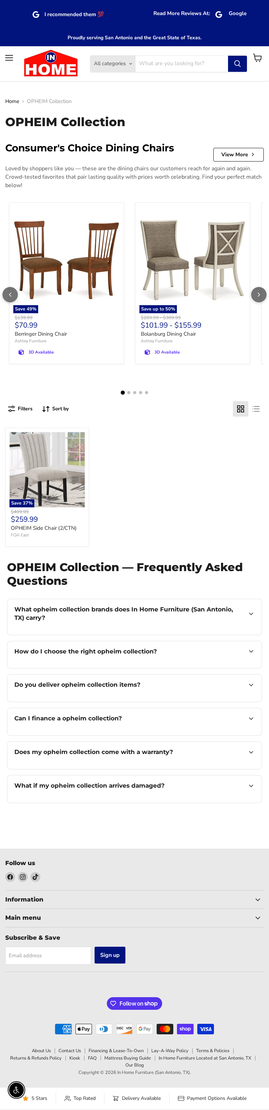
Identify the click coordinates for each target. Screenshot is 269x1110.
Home (12, 101)
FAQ (92, 1058)
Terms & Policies (212, 1051)
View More (234, 154)
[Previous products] (10, 294)
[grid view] (240, 409)
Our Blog (134, 1065)
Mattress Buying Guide (127, 1058)
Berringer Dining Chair (41, 333)
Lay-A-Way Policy (169, 1051)
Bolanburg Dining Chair (168, 333)
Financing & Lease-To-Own (116, 1051)
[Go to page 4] (140, 392)
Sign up (110, 955)
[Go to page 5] (146, 392)
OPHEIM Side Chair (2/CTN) (44, 528)
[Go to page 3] (134, 392)
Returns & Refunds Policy (36, 1058)
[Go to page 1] (122, 393)
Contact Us (69, 1051)
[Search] (237, 64)
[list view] (256, 409)
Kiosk (74, 1058)
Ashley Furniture (30, 341)
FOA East (20, 535)
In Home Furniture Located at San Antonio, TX (205, 1058)
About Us (41, 1051)
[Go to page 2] (128, 392)
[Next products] (259, 294)
